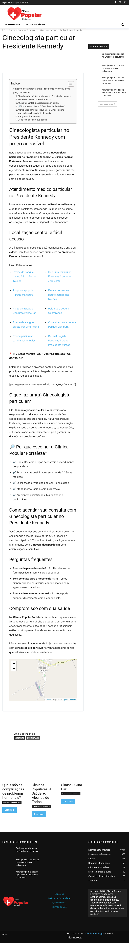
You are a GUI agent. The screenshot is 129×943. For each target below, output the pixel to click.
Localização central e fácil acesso (34, 99)
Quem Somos (59, 902)
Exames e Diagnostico (27, 30)
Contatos (59, 893)
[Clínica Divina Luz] (72, 775)
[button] (123, 24)
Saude (12, 30)
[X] (125, 2)
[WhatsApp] (29, 57)
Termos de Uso (59, 906)
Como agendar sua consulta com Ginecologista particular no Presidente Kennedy (41, 111)
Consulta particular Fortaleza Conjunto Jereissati (59, 276)
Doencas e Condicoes (11, 802)
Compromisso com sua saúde (32, 119)
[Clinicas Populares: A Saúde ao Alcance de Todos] (43, 775)
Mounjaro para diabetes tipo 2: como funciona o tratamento (113, 81)
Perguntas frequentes (29, 116)
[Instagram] (120, 2)
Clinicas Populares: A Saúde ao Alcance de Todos (42, 793)
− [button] (14, 668)
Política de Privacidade (59, 898)
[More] (36, 57)
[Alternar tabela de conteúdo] (69, 84)
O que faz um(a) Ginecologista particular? (38, 103)
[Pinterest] (21, 57)
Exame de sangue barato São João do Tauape (24, 276)
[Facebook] (115, 2)
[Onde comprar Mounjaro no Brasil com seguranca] (94, 57)
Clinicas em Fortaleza (41, 806)
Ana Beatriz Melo (24, 733)
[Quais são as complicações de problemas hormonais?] (13, 775)
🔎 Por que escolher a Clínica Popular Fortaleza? (41, 106)
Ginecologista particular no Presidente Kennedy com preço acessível (41, 90)
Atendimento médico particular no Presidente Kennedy (44, 96)
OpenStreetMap (69, 699)
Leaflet (48, 699)
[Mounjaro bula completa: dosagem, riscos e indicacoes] (94, 69)
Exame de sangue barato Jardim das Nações (58, 295)
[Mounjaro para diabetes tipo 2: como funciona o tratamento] (94, 81)
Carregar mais (106, 103)
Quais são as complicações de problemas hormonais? (13, 791)
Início (4, 30)
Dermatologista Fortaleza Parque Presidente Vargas (59, 340)
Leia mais (9, 810)
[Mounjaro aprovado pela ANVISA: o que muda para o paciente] (94, 93)
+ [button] (14, 663)
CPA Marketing (93, 933)
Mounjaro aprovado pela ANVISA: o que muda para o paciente (114, 93)
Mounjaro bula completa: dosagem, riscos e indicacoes (113, 68)
